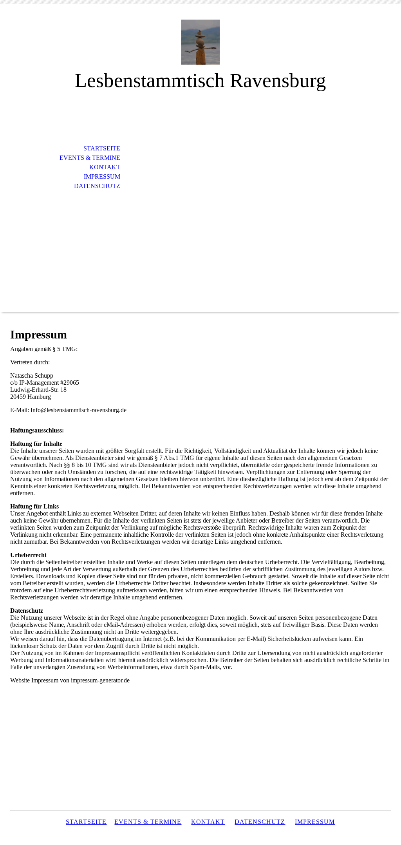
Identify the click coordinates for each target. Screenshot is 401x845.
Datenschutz (97, 186)
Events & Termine (90, 157)
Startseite (101, 148)
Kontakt (104, 167)
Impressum (102, 176)
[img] (200, 42)
